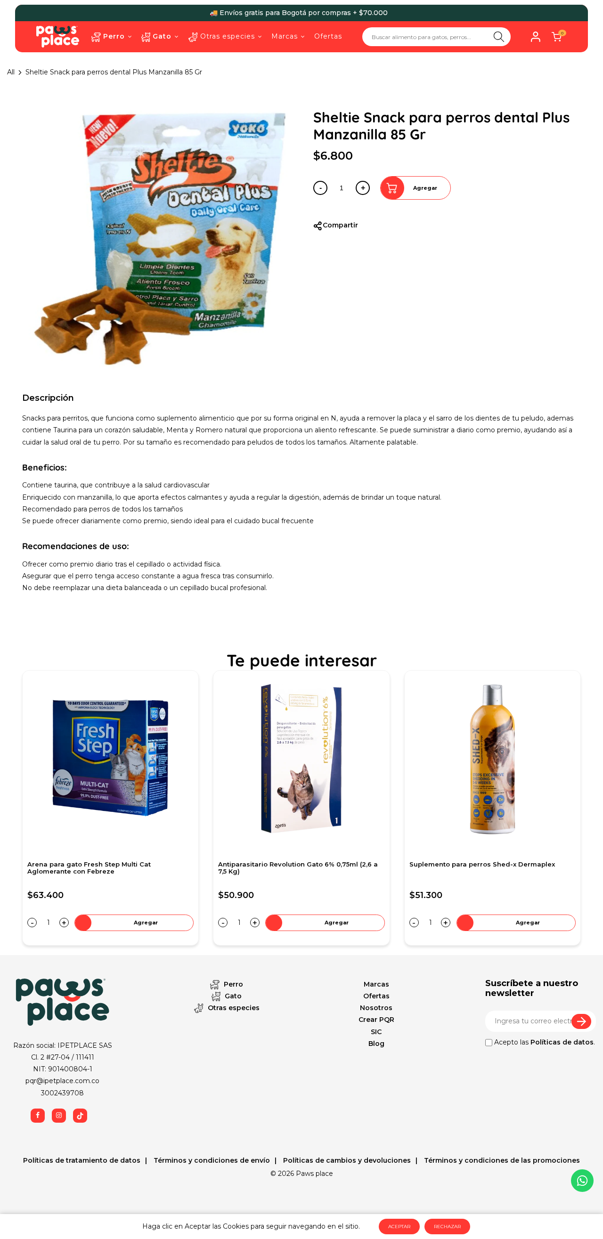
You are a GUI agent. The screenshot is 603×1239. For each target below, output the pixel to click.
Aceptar (399, 1226)
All (11, 72)
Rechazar (447, 1226)
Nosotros (376, 1008)
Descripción (48, 398)
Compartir (340, 225)
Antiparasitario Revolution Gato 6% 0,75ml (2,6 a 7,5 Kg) (107, 868)
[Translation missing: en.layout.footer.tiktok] (80, 1116)
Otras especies (233, 1008)
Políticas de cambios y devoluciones (346, 1160)
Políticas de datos (562, 1042)
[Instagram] (59, 1116)
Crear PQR (376, 1019)
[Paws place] (57, 36)
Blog (376, 1043)
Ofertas (376, 996)
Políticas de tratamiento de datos (81, 1160)
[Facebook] (38, 1116)
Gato (232, 996)
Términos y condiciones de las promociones (501, 1160)
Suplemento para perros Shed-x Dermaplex (291, 864)
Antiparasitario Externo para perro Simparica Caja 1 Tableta (492, 868)
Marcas (376, 984)
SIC (376, 1032)
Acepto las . (543, 1042)
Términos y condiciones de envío (211, 1160)
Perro (232, 984)
